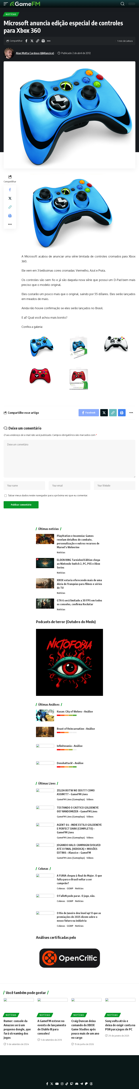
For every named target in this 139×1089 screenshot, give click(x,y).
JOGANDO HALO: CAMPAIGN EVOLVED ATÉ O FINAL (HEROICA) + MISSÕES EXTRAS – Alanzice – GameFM (79, 848)
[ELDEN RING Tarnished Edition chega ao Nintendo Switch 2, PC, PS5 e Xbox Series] (45, 565)
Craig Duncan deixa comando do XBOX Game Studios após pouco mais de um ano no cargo (85, 1029)
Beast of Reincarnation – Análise (76, 728)
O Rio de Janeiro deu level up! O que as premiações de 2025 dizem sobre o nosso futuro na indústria (79, 917)
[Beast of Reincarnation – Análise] (45, 733)
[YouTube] (57, 1083)
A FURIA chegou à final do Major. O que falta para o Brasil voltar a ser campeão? (79, 879)
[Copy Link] (37, 41)
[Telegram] (81, 1083)
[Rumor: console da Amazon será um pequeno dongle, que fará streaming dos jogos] (19, 1007)
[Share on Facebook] (26, 41)
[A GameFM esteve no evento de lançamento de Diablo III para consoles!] (52, 1007)
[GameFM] (25, 4)
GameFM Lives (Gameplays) (71, 799)
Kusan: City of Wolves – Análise (75, 711)
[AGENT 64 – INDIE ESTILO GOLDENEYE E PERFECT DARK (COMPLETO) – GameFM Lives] (45, 829)
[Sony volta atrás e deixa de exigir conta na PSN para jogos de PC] (120, 1007)
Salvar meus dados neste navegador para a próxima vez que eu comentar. (48, 495)
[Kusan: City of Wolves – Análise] (45, 716)
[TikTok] (67, 1083)
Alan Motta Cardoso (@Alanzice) (35, 53)
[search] (122, 4)
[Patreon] (86, 1083)
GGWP (70, 888)
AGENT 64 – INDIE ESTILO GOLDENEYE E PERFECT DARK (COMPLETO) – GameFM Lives (79, 828)
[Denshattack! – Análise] (45, 768)
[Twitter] (51, 1083)
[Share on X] (31, 41)
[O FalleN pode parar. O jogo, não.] (45, 901)
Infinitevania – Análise (70, 745)
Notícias (11, 14)
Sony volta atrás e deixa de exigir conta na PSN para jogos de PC (120, 1025)
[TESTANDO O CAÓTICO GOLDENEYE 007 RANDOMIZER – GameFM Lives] (45, 812)
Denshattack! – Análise (70, 763)
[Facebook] (47, 1083)
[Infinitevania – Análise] (45, 751)
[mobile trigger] (7, 4)
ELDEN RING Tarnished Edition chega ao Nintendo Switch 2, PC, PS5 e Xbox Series (78, 563)
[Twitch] (71, 1083)
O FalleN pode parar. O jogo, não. (76, 895)
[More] (48, 41)
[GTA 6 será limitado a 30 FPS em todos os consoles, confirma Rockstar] (45, 605)
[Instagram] (62, 1083)
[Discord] (76, 1083)
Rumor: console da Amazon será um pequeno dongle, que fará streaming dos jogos (17, 1029)
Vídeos (90, 799)
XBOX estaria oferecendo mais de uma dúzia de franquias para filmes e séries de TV (79, 584)
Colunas (61, 888)
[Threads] (91, 1083)
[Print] (43, 41)
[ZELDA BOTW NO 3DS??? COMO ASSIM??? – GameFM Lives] (45, 795)
